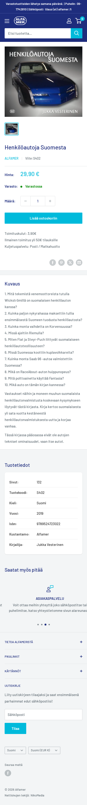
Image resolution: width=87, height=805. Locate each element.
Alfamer (12, 158)
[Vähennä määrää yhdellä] (25, 201)
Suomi (11, 750)
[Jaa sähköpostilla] (79, 262)
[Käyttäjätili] (69, 20)
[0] (78, 21)
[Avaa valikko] (7, 21)
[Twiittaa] (70, 262)
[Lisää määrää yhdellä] (50, 201)
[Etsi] (76, 33)
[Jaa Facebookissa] (52, 262)
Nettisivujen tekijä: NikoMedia (24, 795)
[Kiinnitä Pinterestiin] (61, 262)
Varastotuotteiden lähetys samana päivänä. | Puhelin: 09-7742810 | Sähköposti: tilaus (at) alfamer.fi (43, 6)
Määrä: (10, 201)
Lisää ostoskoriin (43, 218)
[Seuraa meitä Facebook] (8, 773)
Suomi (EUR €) (40, 750)
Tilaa (15, 728)
